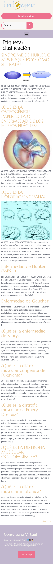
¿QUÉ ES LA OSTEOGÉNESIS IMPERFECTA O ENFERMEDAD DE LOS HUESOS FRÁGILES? (22, 116)
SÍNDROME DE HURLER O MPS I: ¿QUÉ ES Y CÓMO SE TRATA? (26, 59)
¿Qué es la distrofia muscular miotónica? (21, 489)
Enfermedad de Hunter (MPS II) (23, 269)
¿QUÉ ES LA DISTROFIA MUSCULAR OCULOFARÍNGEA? (23, 452)
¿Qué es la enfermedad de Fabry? (23, 333)
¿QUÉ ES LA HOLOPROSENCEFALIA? (23, 194)
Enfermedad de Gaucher (24, 301)
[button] (26, 34)
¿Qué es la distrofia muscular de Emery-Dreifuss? (20, 409)
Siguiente (47, 521)
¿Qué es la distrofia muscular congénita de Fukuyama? (23, 370)
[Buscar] (29, 25)
